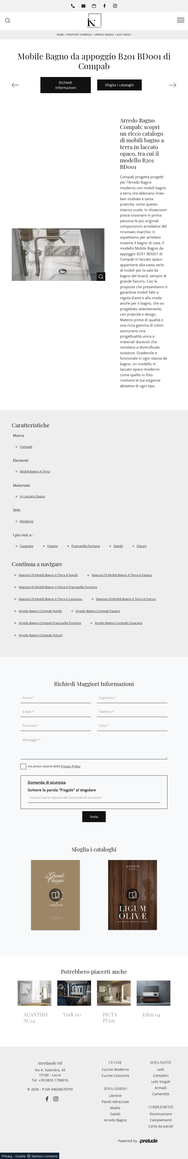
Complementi (161, 1120)
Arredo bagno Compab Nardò (40, 611)
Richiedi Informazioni (65, 85)
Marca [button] (18, 435)
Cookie (20, 1156)
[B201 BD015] (165, 85)
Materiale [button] (21, 485)
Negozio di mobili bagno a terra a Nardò (48, 575)
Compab (26, 446)
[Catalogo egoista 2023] (132, 895)
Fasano (52, 546)
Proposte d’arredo (79, 34)
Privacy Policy (71, 766)
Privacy (7, 1156)
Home (60, 34)
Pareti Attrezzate (115, 1101)
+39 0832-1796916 (53, 1080)
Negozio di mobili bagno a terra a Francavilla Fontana (58, 587)
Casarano (27, 546)
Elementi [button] (20, 460)
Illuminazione (161, 1114)
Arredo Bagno (104, 34)
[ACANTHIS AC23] (23, 85)
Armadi (161, 1087)
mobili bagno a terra (35, 471)
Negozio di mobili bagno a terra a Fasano (122, 575)
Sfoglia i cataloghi (119, 85)
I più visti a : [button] (23, 534)
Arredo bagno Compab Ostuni (40, 635)
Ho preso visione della (54, 766)
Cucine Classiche (115, 1075)
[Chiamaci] (73, 6)
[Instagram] (115, 6)
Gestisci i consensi (45, 1156)
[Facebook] (104, 6)
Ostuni (141, 546)
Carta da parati (160, 1126)
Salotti (115, 1114)
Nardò (118, 546)
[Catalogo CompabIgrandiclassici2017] (55, 895)
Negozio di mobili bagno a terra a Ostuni (126, 599)
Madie (115, 1107)
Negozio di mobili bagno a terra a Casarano (50, 599)
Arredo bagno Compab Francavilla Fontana (50, 623)
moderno (27, 521)
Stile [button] (17, 510)
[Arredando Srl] (94, 20)
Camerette (160, 1094)
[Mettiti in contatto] (83, 6)
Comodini (161, 1075)
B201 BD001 (124, 34)
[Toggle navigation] (180, 20)
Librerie (115, 1095)
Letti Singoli (160, 1081)
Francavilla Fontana (85, 546)
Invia (94, 816)
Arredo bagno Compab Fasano (98, 611)
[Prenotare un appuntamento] (94, 6)
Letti (160, 1069)
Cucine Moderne (115, 1069)
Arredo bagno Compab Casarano (118, 623)
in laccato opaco (32, 496)
